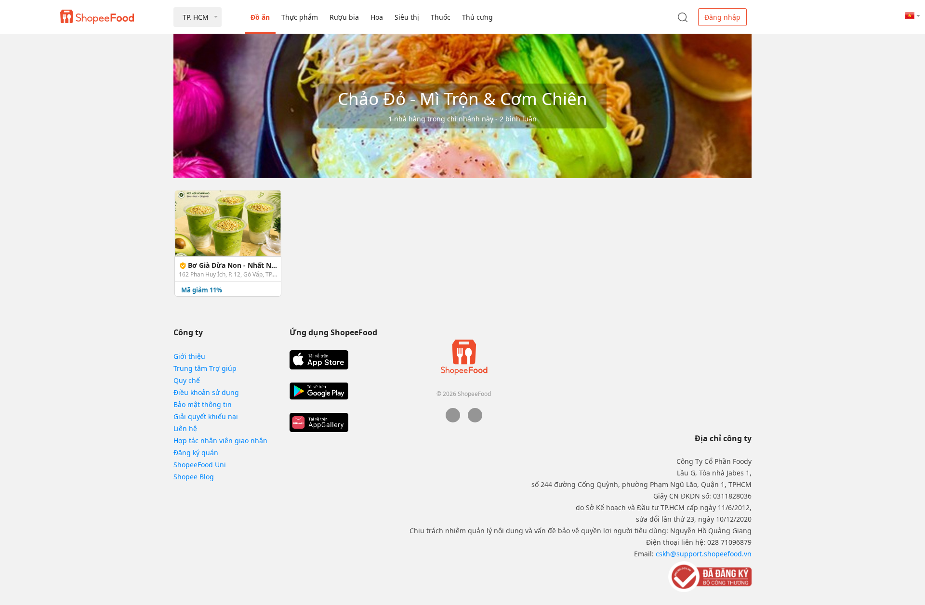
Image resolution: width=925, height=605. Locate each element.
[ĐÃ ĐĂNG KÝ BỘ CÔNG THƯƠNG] (709, 576)
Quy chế (186, 380)
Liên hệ (185, 428)
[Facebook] (453, 419)
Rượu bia (344, 17)
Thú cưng (477, 17)
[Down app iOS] (319, 359)
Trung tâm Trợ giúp (205, 368)
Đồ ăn (260, 17)
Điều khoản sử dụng (206, 392)
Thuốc (440, 17)
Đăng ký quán (195, 452)
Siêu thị (407, 17)
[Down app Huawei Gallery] (319, 422)
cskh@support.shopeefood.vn (704, 553)
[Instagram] (475, 419)
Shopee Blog (193, 476)
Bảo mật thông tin (202, 404)
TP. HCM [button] (196, 17)
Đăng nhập (722, 17)
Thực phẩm (299, 17)
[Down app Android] (319, 391)
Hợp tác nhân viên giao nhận (220, 440)
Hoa (376, 17)
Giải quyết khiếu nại (205, 416)
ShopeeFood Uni (199, 464)
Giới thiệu (189, 356)
